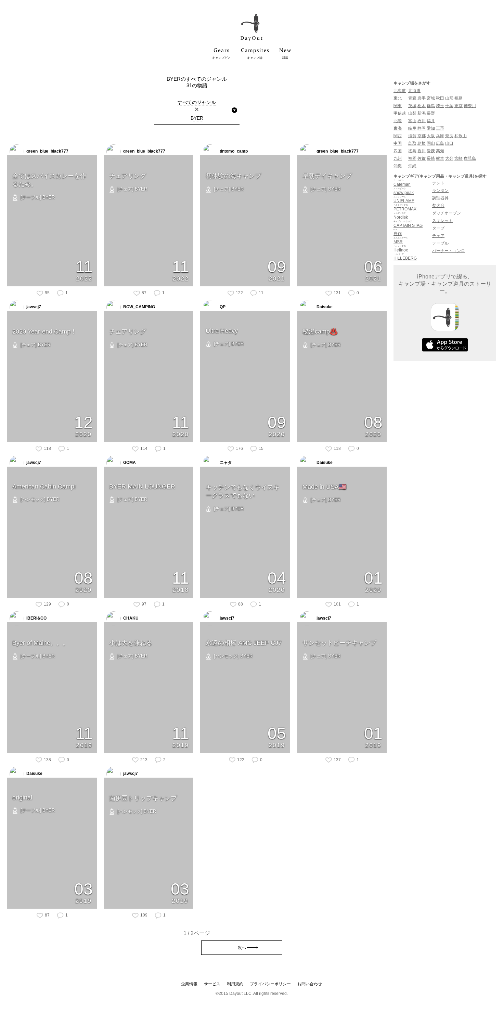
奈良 (449, 135)
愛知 (431, 128)
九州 (398, 158)
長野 (431, 113)
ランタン (440, 190)
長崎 (431, 158)
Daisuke (324, 306)
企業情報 (189, 984)
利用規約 (235, 984)
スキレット (442, 220)
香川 (421, 150)
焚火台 (438, 205)
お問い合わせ (309, 984)
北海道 (400, 90)
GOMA (129, 462)
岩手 (421, 98)
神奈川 (470, 105)
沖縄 (398, 166)
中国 (398, 143)
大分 (449, 158)
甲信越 (400, 113)
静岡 (421, 128)
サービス (212, 984)
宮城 (431, 98)
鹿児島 (470, 158)
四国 (398, 150)
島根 (421, 143)
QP (222, 306)
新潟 (421, 113)
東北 (398, 98)
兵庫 (440, 135)
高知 (440, 150)
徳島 (412, 150)
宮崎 (458, 158)
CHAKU (130, 618)
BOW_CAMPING (138, 306)
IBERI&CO (36, 618)
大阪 (431, 135)
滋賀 (412, 135)
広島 (440, 143)
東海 (398, 128)
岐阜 (412, 128)
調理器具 (440, 198)
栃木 (421, 105)
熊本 (440, 158)
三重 (440, 128)
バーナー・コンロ (448, 250)
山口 (449, 143)
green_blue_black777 (46, 151)
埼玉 (440, 105)
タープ (438, 228)
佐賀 (421, 158)
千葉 (449, 105)
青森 (412, 98)
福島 (458, 98)
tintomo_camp (233, 151)
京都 (421, 135)
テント (438, 183)
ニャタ (225, 462)
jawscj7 (33, 306)
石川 (421, 120)
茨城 (412, 105)
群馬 (431, 105)
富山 (412, 120)
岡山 (431, 143)
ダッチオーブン (446, 213)
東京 (458, 105)
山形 (449, 98)
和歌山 (460, 135)
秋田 (440, 98)
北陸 (398, 120)
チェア (438, 235)
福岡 (412, 158)
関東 (398, 105)
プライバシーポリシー (270, 984)
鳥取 (412, 143)
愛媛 (431, 150)
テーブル (440, 243)
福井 (431, 120)
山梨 (412, 113)
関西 (398, 135)
